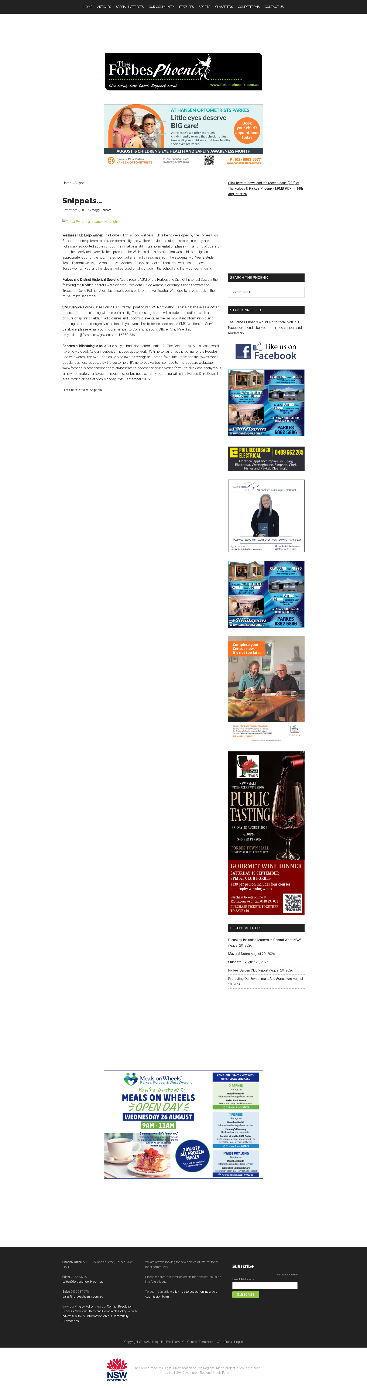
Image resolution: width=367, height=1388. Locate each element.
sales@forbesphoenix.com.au (82, 1261)
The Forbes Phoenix (243, 322)
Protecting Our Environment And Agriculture (260, 944)
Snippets (96, 390)
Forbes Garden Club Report (248, 935)
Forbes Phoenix (183, 71)
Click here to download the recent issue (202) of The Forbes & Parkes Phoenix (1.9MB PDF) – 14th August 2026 (265, 188)
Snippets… (236, 927)
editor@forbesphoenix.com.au (82, 1246)
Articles (83, 390)
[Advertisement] (142, 437)
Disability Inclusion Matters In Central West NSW (264, 905)
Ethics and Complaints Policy (107, 1276)
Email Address (243, 1244)
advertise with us (73, 1281)
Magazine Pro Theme (166, 1306)
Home (66, 183)
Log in (238, 1306)
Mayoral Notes (239, 919)
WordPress (224, 1306)
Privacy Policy (84, 1271)
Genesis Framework (200, 1306)
